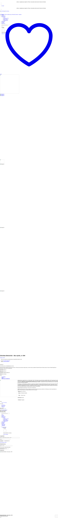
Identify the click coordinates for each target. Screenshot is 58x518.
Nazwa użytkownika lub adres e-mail (5, 437)
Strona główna (2, 14)
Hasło (1, 439)
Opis (2, 377)
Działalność (3, 417)
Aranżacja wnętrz (6, 418)
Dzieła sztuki (5, 419)
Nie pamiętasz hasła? (3, 442)
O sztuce (3, 15)
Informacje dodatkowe (6, 378)
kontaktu (5, 408)
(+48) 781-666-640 (6, 361)
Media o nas (3, 406)
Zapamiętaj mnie (7, 440)
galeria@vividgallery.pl (6, 360)
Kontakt (3, 423)
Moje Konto (3, 424)
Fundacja (3, 422)
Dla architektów (3, 405)
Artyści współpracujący (8, 14)
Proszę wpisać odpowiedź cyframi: (5, 447)
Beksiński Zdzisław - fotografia (16, 14)
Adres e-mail (2, 445)
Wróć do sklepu (5, 434)
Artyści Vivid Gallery (4, 402)
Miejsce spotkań (5, 420)
